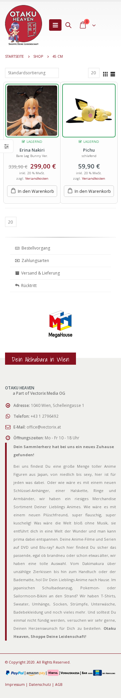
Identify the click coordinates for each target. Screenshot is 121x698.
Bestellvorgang (34, 248)
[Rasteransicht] (106, 73)
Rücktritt (28, 285)
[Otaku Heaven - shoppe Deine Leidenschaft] (23, 25)
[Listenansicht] (113, 73)
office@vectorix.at (44, 427)
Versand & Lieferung (39, 273)
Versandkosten (36, 178)
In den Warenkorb (36, 191)
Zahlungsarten (35, 260)
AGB (59, 684)
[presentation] (12, 332)
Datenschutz (40, 684)
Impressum (15, 684)
